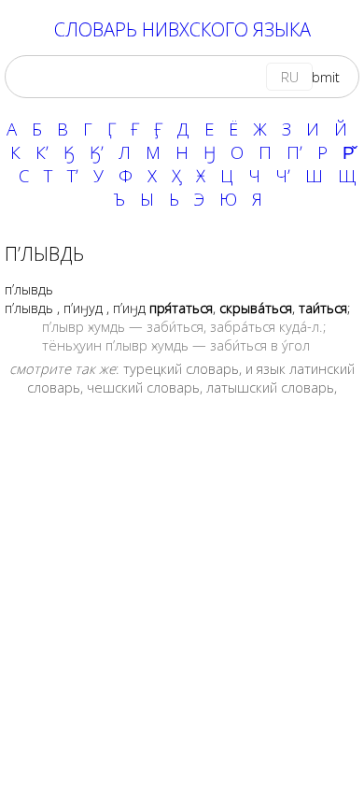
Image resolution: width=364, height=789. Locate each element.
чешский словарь (143, 387)
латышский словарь (270, 387)
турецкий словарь (181, 368)
